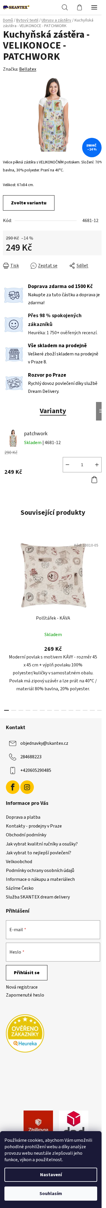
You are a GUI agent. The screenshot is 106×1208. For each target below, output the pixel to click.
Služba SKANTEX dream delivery (38, 897)
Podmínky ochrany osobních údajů (40, 870)
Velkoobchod (19, 861)
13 (99, 710)
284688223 (31, 757)
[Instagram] (27, 787)
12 (92, 710)
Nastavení (51, 1174)
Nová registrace (22, 987)
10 (78, 710)
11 (85, 710)
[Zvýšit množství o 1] (96, 464)
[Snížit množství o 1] (67, 464)
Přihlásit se (26, 972)
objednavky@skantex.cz (44, 743)
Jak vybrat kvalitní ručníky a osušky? (42, 844)
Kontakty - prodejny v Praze (34, 826)
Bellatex (27, 69)
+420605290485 (35, 770)
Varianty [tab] (53, 411)
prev (6, 576)
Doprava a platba (23, 817)
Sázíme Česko (20, 888)
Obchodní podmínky (26, 835)
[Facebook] (12, 787)
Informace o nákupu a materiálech (40, 879)
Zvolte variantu (29, 203)
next (100, 576)
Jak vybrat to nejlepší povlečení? (38, 853)
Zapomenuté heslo (25, 995)
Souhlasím (50, 1193)
